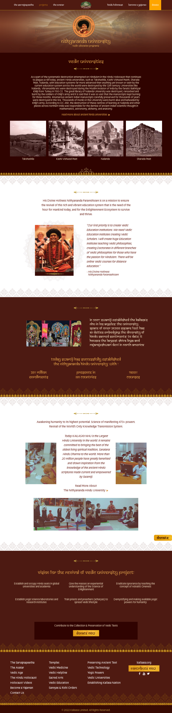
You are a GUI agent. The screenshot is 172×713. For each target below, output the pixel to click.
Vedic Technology (99, 667)
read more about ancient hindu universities (85, 114)
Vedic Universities (99, 677)
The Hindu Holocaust (23, 677)
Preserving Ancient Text (102, 662)
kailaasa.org (144, 662)
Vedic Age (16, 672)
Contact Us (17, 693)
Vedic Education (59, 682)
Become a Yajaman (21, 687)
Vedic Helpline (58, 672)
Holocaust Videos (21, 682)
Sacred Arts (56, 677)
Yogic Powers (96, 672)
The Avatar (17, 667)
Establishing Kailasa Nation (104, 682)
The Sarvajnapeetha (22, 662)
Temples (54, 662)
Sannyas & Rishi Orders (63, 687)
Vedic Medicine (58, 667)
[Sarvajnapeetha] (86, 5)
